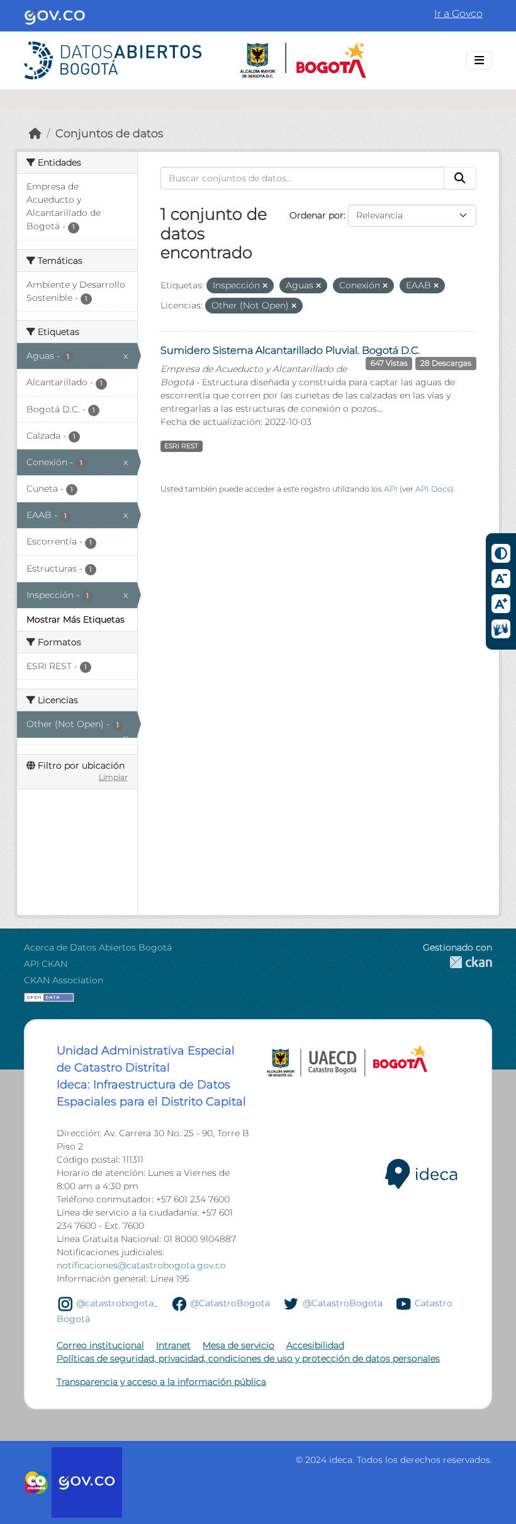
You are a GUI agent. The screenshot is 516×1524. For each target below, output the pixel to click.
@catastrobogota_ (117, 1303)
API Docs (433, 489)
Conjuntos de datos (109, 133)
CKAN (457, 962)
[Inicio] (35, 133)
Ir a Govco (458, 14)
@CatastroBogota (230, 1303)
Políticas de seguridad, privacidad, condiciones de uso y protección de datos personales (248, 1358)
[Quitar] (264, 285)
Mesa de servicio (238, 1345)
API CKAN (45, 963)
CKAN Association (63, 980)
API (391, 489)
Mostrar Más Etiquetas (75, 619)
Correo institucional (100, 1345)
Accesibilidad (315, 1345)
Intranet (173, 1345)
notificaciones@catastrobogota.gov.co (141, 1265)
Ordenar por (316, 215)
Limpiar (113, 777)
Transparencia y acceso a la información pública (161, 1381)
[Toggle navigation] (479, 60)
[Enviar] (460, 178)
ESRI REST (181, 446)
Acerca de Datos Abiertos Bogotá (98, 947)
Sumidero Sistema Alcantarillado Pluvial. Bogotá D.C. (290, 350)
